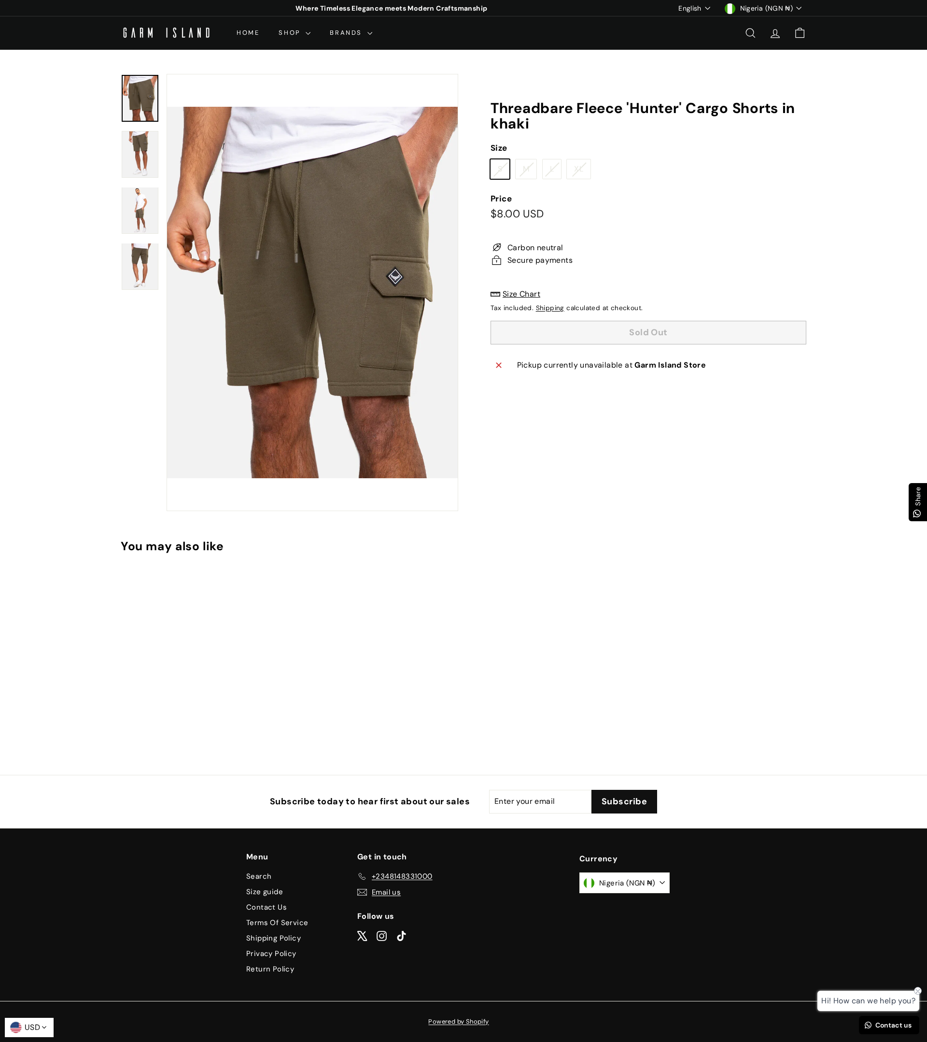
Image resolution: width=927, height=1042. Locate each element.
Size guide (264, 892)
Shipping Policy (273, 938)
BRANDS (347, 33)
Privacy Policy (271, 953)
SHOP (291, 33)
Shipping (550, 308)
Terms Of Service (277, 923)
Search (258, 876)
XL (582, 171)
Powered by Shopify (458, 1021)
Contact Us (266, 907)
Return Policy (270, 969)
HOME (248, 33)
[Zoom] (312, 292)
